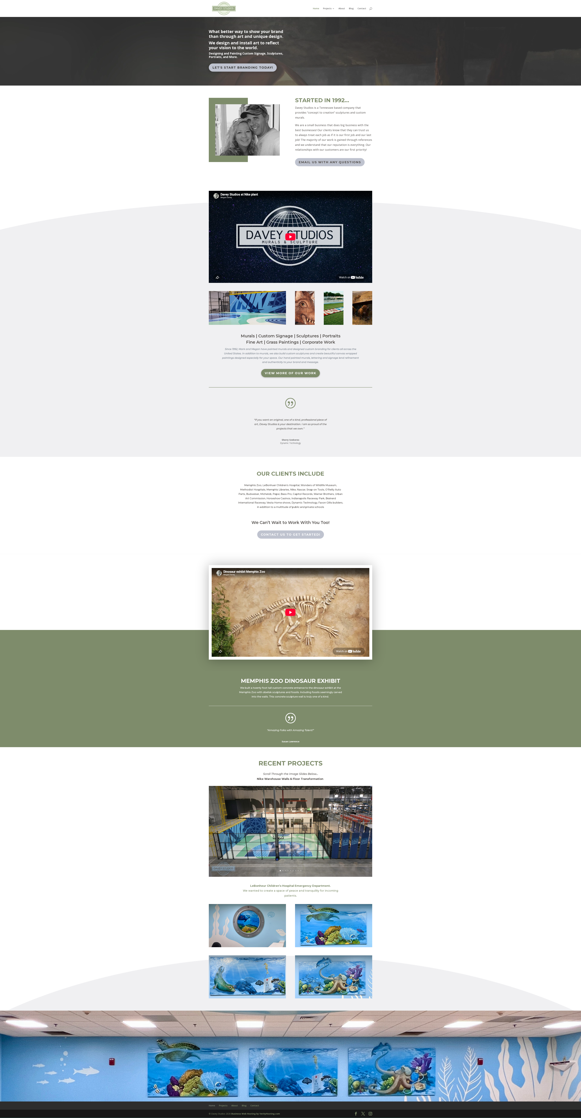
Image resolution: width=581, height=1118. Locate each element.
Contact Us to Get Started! (290, 534)
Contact (362, 8)
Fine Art (254, 342)
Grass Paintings (282, 342)
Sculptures (307, 335)
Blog (351, 8)
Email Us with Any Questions (330, 162)
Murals (248, 335)
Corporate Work (318, 342)
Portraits (331, 335)
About (341, 8)
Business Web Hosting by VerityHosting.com (255, 1113)
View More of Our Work (290, 373)
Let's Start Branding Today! (242, 67)
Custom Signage (275, 335)
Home (316, 8)
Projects (327, 8)
